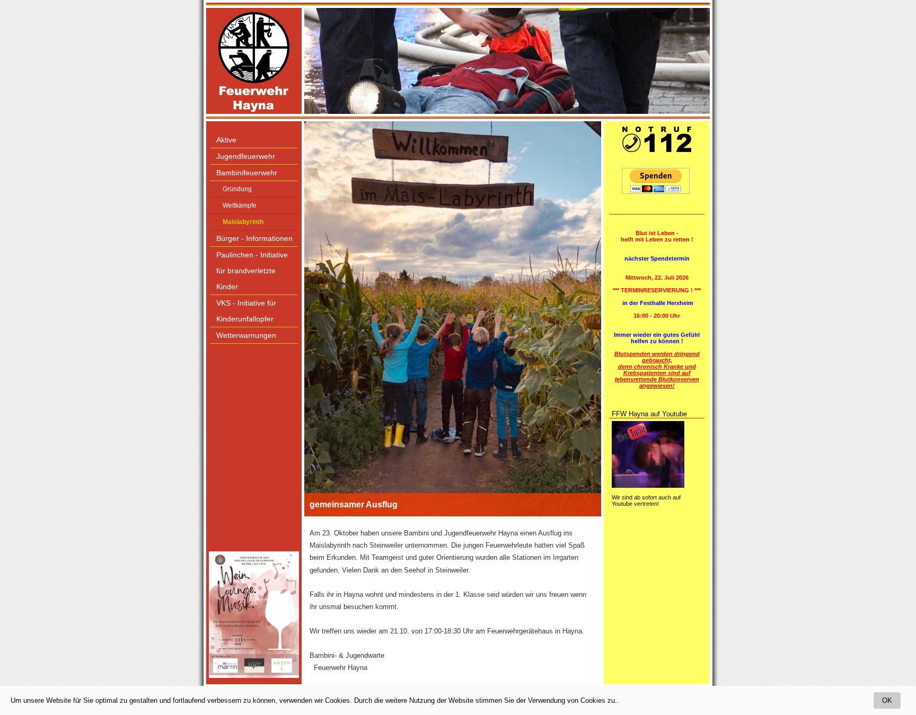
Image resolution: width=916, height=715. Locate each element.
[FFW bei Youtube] (648, 485)
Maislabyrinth (243, 222)
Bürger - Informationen (254, 238)
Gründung (237, 189)
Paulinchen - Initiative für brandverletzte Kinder (252, 271)
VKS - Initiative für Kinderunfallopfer (246, 311)
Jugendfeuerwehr (245, 156)
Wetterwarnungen (246, 335)
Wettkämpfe (240, 205)
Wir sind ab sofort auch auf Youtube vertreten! (646, 500)
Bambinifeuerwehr (246, 172)
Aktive (226, 140)
